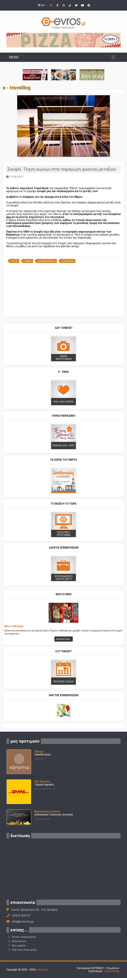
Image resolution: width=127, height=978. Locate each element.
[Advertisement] (63, 291)
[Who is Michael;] (63, 612)
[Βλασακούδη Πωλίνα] (19, 817)
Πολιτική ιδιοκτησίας (24, 949)
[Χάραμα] (19, 761)
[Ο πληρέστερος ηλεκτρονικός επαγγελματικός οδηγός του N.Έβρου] (63, 22)
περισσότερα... (63, 639)
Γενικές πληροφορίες (24, 936)
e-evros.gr (42, 969)
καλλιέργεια (68, 261)
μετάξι (14, 261)
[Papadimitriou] (63, 74)
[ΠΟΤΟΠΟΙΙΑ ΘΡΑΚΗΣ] (35, 74)
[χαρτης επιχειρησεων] (63, 710)
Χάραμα (38, 751)
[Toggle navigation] (113, 57)
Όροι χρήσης (19, 945)
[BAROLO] (63, 39)
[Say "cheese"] (63, 348)
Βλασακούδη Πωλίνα (47, 811)
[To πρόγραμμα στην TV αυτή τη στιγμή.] (63, 524)
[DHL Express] (19, 791)
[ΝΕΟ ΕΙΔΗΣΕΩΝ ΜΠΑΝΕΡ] (63, 310)
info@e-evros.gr (23, 921)
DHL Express (42, 781)
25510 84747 (21, 915)
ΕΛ (43, 5)
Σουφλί (28, 261)
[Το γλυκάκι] (92, 74)
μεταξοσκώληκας (46, 261)
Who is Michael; (13, 626)
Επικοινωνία (19, 941)
